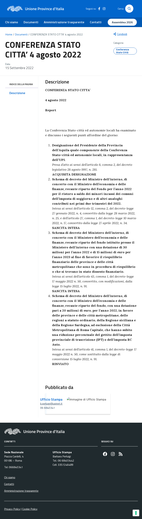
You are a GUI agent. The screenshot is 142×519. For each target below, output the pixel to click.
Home (8, 34)
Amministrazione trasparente (64, 22)
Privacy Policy (12, 509)
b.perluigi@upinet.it (51, 403)
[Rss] (121, 454)
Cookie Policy (29, 509)
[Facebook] (105, 454)
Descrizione (17, 93)
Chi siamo (11, 22)
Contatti (95, 22)
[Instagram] (113, 454)
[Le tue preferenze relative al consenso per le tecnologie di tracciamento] (136, 513)
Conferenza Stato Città (122, 51)
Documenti (31, 22)
